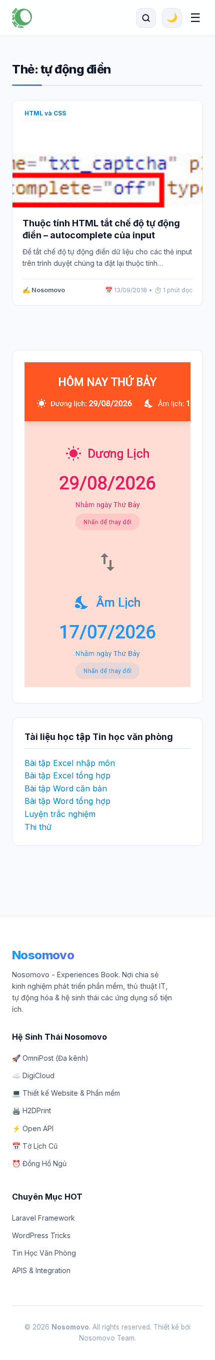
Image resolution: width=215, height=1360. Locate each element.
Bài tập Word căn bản (65, 788)
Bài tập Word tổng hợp (67, 801)
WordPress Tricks (41, 1235)
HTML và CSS (45, 113)
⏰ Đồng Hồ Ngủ (39, 1163)
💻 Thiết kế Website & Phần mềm (66, 1093)
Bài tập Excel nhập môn (69, 763)
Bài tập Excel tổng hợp (67, 775)
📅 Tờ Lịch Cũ (35, 1146)
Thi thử (38, 827)
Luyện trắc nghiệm (60, 814)
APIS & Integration (41, 1270)
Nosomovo (43, 955)
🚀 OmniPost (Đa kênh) (50, 1058)
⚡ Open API (33, 1128)
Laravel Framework (43, 1218)
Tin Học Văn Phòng (44, 1253)
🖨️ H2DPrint (31, 1110)
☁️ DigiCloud (33, 1075)
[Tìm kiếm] (146, 18)
